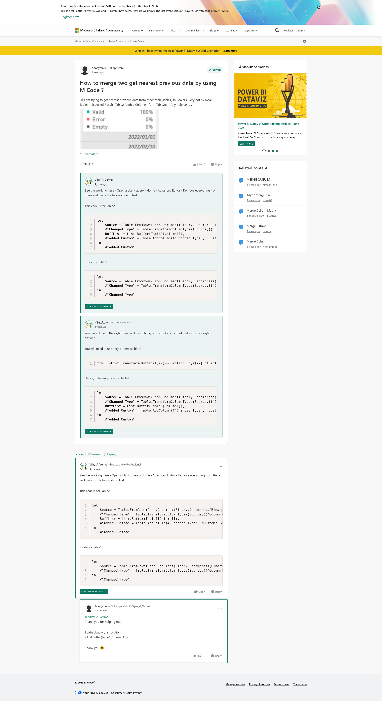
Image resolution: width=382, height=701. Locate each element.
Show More (91, 154)
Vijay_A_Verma (104, 179)
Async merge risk (258, 195)
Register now (70, 17)
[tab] (269, 151)
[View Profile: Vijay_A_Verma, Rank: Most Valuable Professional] (84, 466)
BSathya (272, 215)
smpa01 (267, 200)
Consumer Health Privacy (126, 692)
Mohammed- (271, 246)
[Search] (277, 30)
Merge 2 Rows (257, 226)
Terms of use (281, 684)
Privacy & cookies (259, 684)
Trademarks (300, 684)
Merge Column (257, 241)
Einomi (267, 231)
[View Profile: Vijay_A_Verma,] (89, 182)
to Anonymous (123, 322)
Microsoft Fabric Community (89, 41)
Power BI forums (117, 41)
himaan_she (270, 185)
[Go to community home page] (99, 30)
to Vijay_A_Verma (139, 606)
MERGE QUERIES (258, 179)
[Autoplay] (264, 151)
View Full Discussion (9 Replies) (97, 454)
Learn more (229, 51)
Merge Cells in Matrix (261, 210)
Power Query (137, 41)
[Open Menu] (304, 41)
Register (288, 30)
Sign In (301, 30)
